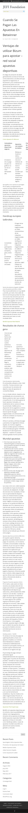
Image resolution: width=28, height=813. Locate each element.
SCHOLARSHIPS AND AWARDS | (15, 803)
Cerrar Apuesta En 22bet (10, 753)
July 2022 (5, 768)
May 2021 (6, 771)
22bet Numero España (9, 750)
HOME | (5, 803)
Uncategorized (7, 781)
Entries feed (6, 791)
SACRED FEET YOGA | (17, 805)
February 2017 (7, 774)
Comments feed (8, 794)
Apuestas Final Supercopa (10, 707)
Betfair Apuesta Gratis (9, 747)
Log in (4, 789)
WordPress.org (7, 796)
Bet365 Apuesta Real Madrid (11, 321)
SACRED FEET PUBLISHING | (13, 807)
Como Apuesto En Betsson (11, 139)
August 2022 (6, 766)
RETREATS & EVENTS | (8, 805)
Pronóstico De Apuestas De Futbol (13, 745)
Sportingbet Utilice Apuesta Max (12, 742)
